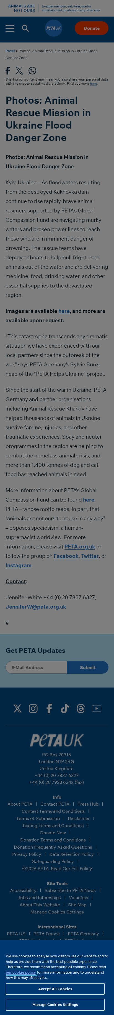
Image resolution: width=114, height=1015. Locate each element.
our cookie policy (21, 972)
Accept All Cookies (55, 989)
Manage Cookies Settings (55, 1004)
